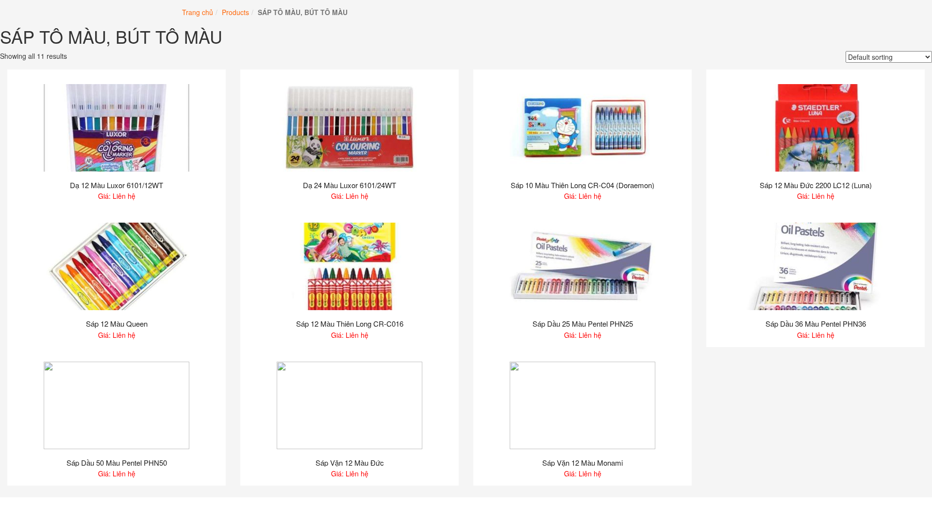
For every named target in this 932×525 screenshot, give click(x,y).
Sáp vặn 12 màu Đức (350, 463)
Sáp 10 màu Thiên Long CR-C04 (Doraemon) (582, 185)
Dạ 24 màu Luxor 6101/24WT (349, 185)
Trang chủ (197, 12)
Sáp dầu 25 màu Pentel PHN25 (583, 324)
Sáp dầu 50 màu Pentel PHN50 (117, 463)
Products (235, 12)
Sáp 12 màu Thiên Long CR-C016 (349, 324)
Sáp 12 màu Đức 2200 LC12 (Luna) (816, 185)
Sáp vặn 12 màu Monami (582, 463)
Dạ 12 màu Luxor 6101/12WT (116, 185)
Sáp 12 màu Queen (117, 324)
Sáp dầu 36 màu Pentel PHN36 (816, 324)
